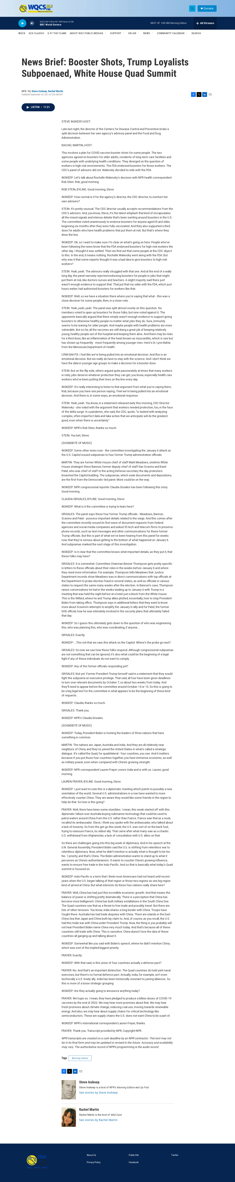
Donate (208, 8)
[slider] (37, 23)
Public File (134, 1155)
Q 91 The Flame (57, 33)
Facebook (134, 1162)
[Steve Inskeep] (69, 1089)
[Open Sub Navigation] (105, 33)
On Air (132, 33)
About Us (91, 1155)
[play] (22, 23)
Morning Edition (80, 1058)
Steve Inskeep (39, 91)
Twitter (174, 1155)
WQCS (21, 33)
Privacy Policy (94, 1162)
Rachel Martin (55, 91)
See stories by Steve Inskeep (98, 1092)
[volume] (32, 23)
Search (196, 33)
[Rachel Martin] (69, 1117)
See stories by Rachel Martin (98, 1120)
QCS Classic (36, 33)
